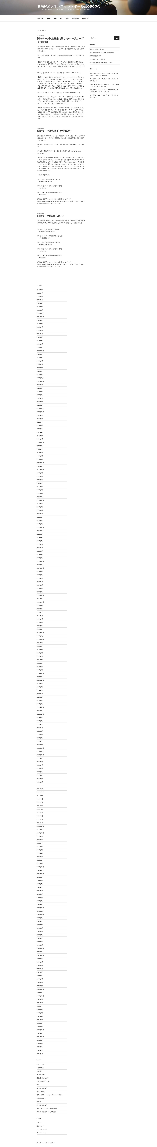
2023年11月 (40, 378)
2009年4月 (40, 894)
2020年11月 (40, 466)
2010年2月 (40, 860)
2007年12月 (40, 948)
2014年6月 (40, 693)
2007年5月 (40, 972)
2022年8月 (40, 418)
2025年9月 (40, 320)
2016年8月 (40, 609)
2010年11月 (40, 829)
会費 (61, 18)
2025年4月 (40, 337)
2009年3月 (40, 897)
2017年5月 (40, 585)
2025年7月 (40, 327)
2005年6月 (40, 1050)
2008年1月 (40, 945)
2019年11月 (40, 496)
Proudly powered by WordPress (46, 1143)
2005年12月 (40, 1030)
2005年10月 (40, 1036)
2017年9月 (40, 571)
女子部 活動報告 (42, 1088)
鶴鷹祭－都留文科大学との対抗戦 (46, 1112)
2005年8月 (40, 1043)
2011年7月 (40, 802)
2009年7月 (40, 884)
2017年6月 (40, 581)
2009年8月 (40, 880)
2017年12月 (40, 561)
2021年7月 (40, 449)
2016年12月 (40, 595)
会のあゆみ (75, 18)
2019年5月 (40, 517)
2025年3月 (40, 340)
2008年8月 (40, 921)
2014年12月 (40, 673)
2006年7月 (40, 1006)
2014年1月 (40, 704)
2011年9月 (40, 795)
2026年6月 (40, 296)
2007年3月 (40, 979)
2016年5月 (40, 619)
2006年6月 (40, 1009)
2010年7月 (40, 843)
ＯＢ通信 (39, 1071)
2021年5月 (40, 456)
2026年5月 (40, 300)
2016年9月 (40, 605)
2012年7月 (40, 765)
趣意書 (48, 18)
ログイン (39, 1122)
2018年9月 (40, 534)
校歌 (67, 18)
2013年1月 (40, 744)
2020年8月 (40, 476)
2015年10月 (40, 639)
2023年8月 (40, 388)
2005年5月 (40, 1053)
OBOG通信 (40, 1067)
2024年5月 (40, 364)
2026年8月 (40, 289)
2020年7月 (40, 480)
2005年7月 (40, 1047)
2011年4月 (40, 812)
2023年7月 (40, 391)
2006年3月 (40, 1019)
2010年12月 (40, 826)
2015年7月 (40, 649)
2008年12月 (40, 907)
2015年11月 (40, 636)
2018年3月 (40, 554)
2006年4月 (40, 1016)
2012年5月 (40, 772)
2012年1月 (40, 782)
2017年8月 (40, 575)
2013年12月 (40, 707)
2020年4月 (40, 490)
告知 (38, 1084)
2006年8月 (40, 1002)
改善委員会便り (41, 1098)
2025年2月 (40, 344)
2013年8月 (40, 721)
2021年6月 (40, 452)
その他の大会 (41, 1074)
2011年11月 (40, 789)
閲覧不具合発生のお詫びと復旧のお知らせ (102, 52)
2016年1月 (40, 629)
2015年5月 (40, 656)
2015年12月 (40, 632)
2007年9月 (40, 958)
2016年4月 (40, 622)
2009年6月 (40, 887)
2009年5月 (40, 890)
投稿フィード (41, 1126)
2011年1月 (40, 823)
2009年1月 (40, 904)
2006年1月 (40, 1026)
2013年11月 (40, 710)
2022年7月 (40, 422)
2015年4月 (40, 660)
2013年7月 (40, 724)
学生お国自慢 (41, 1091)
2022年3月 (40, 435)
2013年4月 (40, 734)
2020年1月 (40, 493)
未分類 (39, 1101)
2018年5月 (40, 547)
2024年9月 (40, 354)
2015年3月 (40, 663)
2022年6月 (40, 425)
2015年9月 (40, 643)
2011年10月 (40, 792)
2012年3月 (40, 778)
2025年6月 (40, 330)
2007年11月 (40, 951)
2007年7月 (40, 965)
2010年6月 (40, 846)
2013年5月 (40, 731)
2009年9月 (40, 877)
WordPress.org (41, 1132)
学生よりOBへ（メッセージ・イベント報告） (50, 1095)
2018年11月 (40, 530)
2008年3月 (40, 938)
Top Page (40, 18)
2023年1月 (40, 405)
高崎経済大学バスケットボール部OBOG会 (68, 6)
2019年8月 (40, 507)
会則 (55, 18)
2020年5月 (40, 486)
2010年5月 (40, 850)
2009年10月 (40, 873)
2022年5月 (40, 429)
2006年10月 (40, 996)
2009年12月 (40, 867)
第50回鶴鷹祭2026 (95, 56)
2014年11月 (40, 676)
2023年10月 (40, 381)
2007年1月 (40, 985)
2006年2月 (40, 1023)
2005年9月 (40, 1040)
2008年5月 (40, 931)
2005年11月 (40, 1033)
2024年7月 (40, 357)
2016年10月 (40, 602)
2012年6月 (40, 768)
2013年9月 (40, 717)
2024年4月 (40, 367)
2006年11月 (40, 992)
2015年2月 (40, 666)
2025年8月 (40, 323)
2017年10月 (40, 568)
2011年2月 (40, 819)
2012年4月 (40, 775)
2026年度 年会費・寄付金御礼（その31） (102, 62)
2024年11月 (40, 347)
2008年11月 (40, 911)
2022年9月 (40, 415)
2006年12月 (40, 989)
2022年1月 (40, 439)
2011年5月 (40, 809)
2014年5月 (40, 697)
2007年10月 (40, 955)
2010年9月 (40, 836)
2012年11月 (40, 751)
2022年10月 (40, 412)
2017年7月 (40, 578)
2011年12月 (40, 785)
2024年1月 (40, 374)
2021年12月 (40, 442)
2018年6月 (40, 544)
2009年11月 (40, 870)
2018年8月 (40, 537)
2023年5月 (40, 398)
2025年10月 (40, 316)
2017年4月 (40, 588)
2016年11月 (40, 598)
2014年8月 (40, 687)
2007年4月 (40, 975)
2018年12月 (40, 527)
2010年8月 (40, 839)
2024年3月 (40, 371)
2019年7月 (40, 510)
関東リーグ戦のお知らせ (50, 216)
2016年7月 (40, 612)
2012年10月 (40, 755)
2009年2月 (40, 901)
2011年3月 (40, 816)
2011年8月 (40, 799)
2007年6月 (40, 968)
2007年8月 (40, 962)
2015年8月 (40, 646)
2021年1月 (40, 459)
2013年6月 (40, 727)
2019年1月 (40, 524)
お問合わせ (85, 18)
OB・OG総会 (41, 1064)
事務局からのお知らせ (43, 1078)
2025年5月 (40, 333)
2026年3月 (40, 306)
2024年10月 (40, 350)
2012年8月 (40, 761)
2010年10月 (40, 833)
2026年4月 (40, 303)
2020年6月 (40, 483)
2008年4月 (40, 935)
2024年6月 (40, 361)
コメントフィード (42, 1129)
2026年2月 (40, 310)
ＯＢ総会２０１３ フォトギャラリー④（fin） (103, 79)
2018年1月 (40, 558)
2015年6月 (40, 653)
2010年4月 (40, 853)
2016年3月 (40, 626)
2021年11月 (40, 446)
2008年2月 (40, 941)
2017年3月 (40, 592)
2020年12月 (40, 463)
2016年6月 (40, 615)
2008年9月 (40, 918)
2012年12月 (40, 748)
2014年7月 (40, 690)
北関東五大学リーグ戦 (43, 1081)
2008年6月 (40, 928)
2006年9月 (40, 999)
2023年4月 (40, 401)
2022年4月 (40, 432)
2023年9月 (40, 384)
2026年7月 (40, 293)
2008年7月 (40, 924)
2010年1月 (40, 863)
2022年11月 (40, 408)
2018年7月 (40, 541)
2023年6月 (40, 395)
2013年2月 (40, 741)
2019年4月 (40, 520)
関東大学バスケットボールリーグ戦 (47, 1108)
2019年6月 (40, 513)
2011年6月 (40, 806)
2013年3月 (40, 738)
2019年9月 (40, 503)
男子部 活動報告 (42, 1105)
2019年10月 (40, 500)
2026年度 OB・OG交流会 (97, 59)
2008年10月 (40, 914)
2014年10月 (40, 680)
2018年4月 (40, 551)
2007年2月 (40, 982)
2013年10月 (40, 714)
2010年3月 (40, 856)
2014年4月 (40, 700)
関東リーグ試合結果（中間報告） (55, 131)
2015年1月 (40, 670)
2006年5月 (40, 1013)
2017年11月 (40, 564)
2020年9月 (40, 473)
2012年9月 (40, 758)
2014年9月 (40, 683)
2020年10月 (40, 469)
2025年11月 (40, 313)
